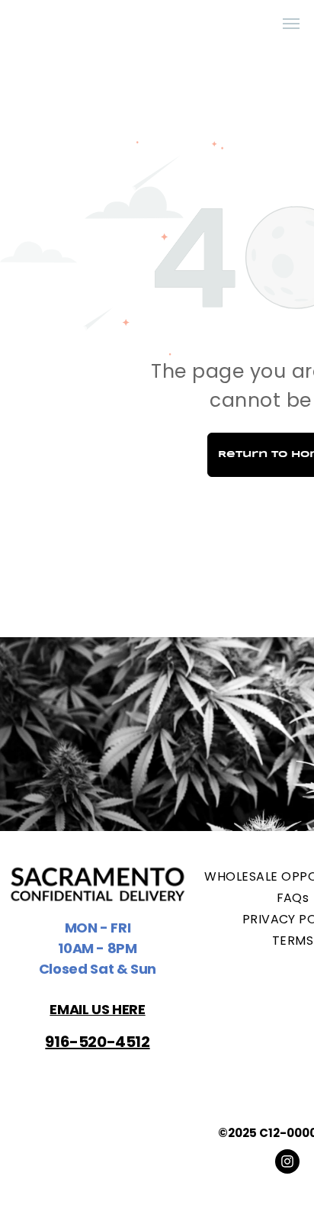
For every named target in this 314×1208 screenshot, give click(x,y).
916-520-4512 (97, 1041)
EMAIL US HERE (97, 1009)
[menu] (291, 23)
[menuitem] (233, 24)
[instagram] (287, 1163)
